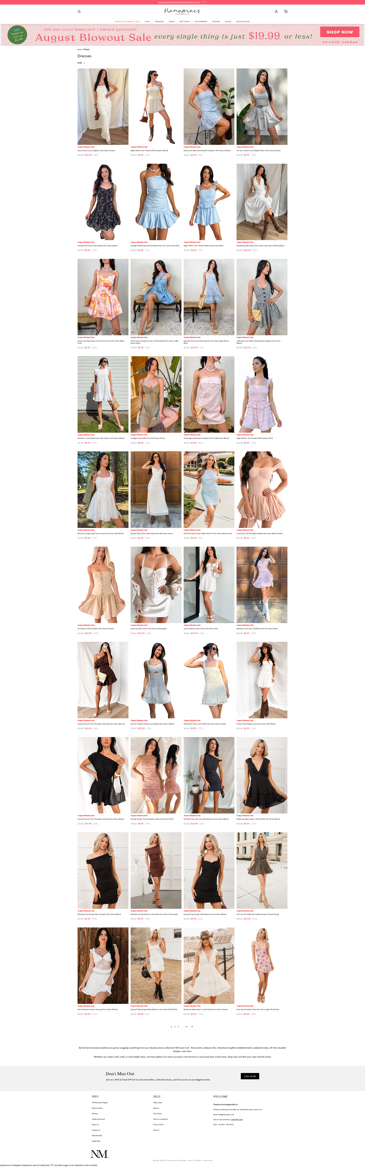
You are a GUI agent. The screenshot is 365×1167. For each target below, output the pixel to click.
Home (80, 49)
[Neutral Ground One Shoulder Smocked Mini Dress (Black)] (103, 775)
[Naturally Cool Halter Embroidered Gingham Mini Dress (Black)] (262, 297)
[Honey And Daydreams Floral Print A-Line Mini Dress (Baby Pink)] (103, 297)
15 (186, 1026)
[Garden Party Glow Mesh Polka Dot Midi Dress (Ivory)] (156, 489)
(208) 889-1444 (237, 1119)
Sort (80, 63)
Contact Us (96, 1130)
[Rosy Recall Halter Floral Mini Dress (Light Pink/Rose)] (262, 965)
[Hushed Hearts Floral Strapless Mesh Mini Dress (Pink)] (156, 775)
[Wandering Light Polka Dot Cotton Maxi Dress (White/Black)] (262, 202)
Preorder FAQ (97, 1135)
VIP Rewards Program (100, 1102)
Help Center (157, 1102)
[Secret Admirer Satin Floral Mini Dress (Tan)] (209, 585)
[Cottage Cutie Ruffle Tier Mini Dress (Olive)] (156, 394)
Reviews (95, 1113)
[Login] (277, 11)
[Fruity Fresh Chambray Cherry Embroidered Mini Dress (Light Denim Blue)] (156, 297)
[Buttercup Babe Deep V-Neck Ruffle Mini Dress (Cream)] (209, 965)
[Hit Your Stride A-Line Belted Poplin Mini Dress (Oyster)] (262, 106)
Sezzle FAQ (96, 1141)
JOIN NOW (250, 1076)
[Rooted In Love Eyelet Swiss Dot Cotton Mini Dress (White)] (103, 394)
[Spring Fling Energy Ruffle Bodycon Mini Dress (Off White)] (156, 965)
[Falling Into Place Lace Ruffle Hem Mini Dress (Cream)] (209, 680)
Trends (216, 21)
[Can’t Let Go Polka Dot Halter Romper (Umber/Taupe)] (262, 870)
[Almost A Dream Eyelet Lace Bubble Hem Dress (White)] (156, 680)
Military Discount (98, 1119)
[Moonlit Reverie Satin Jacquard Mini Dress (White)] (103, 965)
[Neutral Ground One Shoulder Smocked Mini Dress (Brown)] (103, 680)
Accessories (243, 21)
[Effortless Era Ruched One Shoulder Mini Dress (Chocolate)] (156, 870)
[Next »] (192, 1026)
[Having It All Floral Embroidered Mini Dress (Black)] (103, 202)
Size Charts (157, 1113)
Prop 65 (156, 1130)
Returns (156, 1108)
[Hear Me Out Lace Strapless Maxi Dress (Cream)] (103, 106)
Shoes (228, 21)
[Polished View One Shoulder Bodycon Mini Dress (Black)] (209, 775)
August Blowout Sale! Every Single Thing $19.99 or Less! (179, 2)
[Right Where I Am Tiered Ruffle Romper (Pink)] (262, 394)
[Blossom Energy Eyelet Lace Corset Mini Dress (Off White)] (103, 489)
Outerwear (201, 21)
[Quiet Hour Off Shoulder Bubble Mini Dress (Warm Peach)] (262, 489)
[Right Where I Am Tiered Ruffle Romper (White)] (156, 106)
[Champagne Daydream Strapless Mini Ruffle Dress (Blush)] (209, 394)
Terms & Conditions (160, 1119)
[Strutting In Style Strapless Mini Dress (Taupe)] (103, 585)
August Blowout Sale (127, 21)
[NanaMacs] (182, 12)
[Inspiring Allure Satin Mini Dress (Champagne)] (156, 585)
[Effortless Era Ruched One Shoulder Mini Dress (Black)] (103, 870)
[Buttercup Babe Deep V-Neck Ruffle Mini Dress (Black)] (262, 775)
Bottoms (185, 21)
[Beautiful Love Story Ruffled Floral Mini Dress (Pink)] (262, 585)
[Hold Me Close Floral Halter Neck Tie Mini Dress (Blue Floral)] (209, 489)
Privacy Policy (158, 1124)
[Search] (79, 11)
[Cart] (284, 11)
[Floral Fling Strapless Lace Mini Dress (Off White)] (262, 680)
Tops (147, 21)
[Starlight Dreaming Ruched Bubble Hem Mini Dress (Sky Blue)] (156, 202)
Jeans (172, 21)
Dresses (159, 21)
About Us (95, 1124)
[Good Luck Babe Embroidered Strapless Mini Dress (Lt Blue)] (209, 106)
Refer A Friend (97, 1108)
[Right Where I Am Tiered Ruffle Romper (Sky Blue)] (209, 202)
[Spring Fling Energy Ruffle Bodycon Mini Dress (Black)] (209, 870)
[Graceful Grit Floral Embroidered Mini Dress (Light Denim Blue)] (209, 297)
